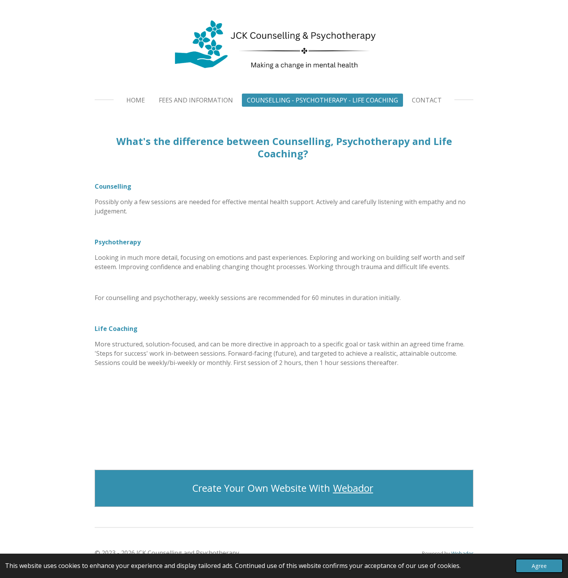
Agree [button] (539, 565)
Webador (353, 488)
